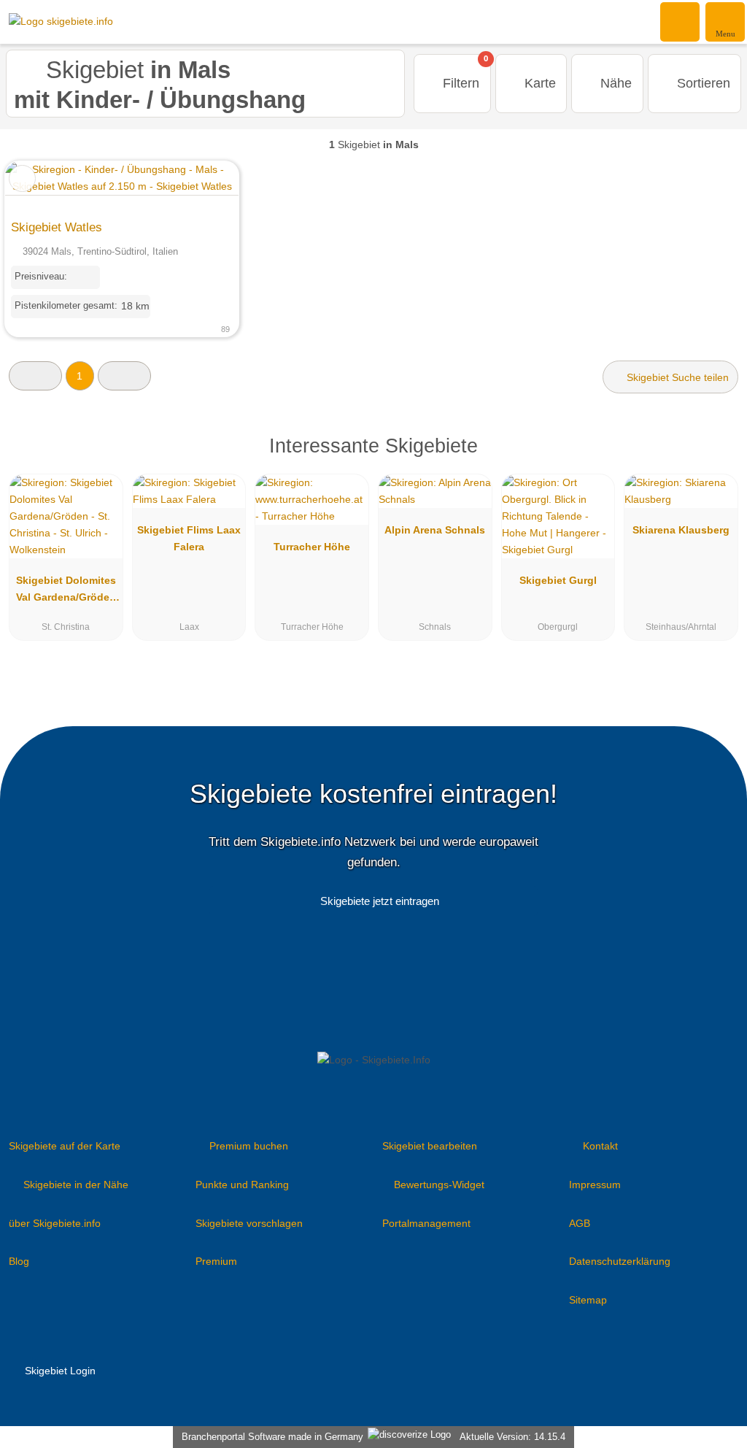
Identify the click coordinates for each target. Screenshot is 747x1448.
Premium (216, 1261)
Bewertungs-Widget (439, 1184)
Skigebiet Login (59, 1370)
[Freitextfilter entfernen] (680, 21)
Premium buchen (248, 1146)
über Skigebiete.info (55, 1223)
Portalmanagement (426, 1223)
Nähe (614, 83)
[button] (35, 375)
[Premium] (717, 458)
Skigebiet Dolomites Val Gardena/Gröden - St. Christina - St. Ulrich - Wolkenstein (65, 591)
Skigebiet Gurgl (558, 580)
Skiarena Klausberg (680, 530)
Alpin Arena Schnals (434, 530)
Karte (538, 83)
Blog (19, 1261)
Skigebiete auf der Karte (64, 1146)
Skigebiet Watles (56, 227)
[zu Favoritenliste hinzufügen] (22, 178)
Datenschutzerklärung (619, 1261)
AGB (579, 1223)
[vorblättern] (202, 186)
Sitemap (588, 1300)
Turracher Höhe (312, 546)
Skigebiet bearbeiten (429, 1146)
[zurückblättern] (41, 186)
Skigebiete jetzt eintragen (379, 901)
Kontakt (600, 1146)
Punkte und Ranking (242, 1184)
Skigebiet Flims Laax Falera (189, 538)
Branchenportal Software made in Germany (269, 1436)
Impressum (595, 1184)
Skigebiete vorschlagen (249, 1223)
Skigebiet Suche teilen (676, 377)
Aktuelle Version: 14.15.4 (512, 1436)
